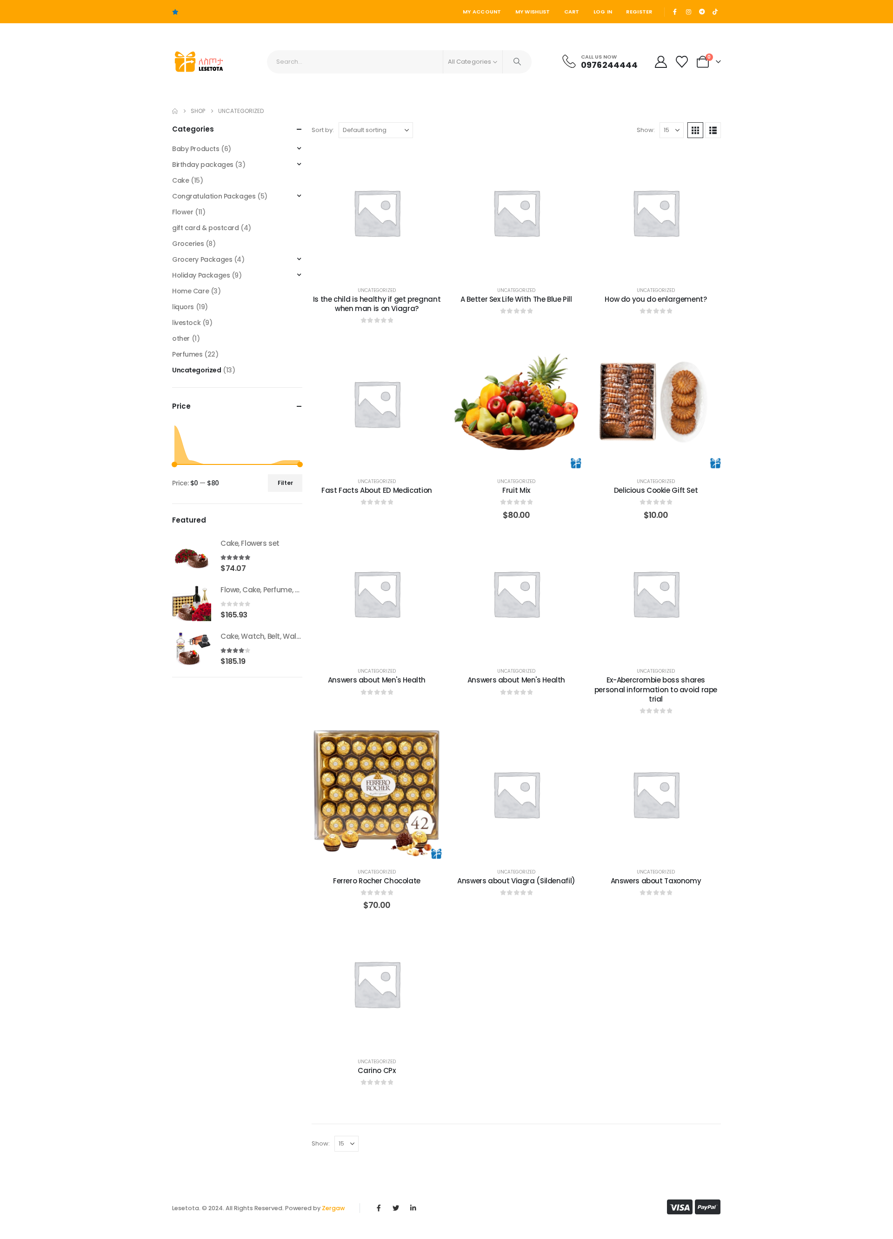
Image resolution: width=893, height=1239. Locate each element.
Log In (603, 11)
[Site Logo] (198, 61)
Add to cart (523, 459)
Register (639, 11)
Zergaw (333, 1208)
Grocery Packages (202, 259)
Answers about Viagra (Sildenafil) (516, 881)
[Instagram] (688, 12)
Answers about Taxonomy (656, 881)
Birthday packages (202, 164)
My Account (482, 11)
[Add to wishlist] (428, 161)
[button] (695, 130)
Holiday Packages (201, 275)
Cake (180, 180)
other (181, 338)
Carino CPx (376, 1070)
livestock (186, 322)
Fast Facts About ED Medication (376, 490)
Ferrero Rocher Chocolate (376, 881)
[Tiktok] (715, 12)
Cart (572, 11)
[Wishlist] (682, 62)
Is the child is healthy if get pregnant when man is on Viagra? (376, 303)
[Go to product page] (191, 555)
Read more (384, 268)
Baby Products (196, 148)
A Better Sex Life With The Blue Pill (516, 299)
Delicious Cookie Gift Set (656, 490)
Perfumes (187, 354)
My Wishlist (532, 11)
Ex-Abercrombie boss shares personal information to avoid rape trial (655, 689)
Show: (646, 130)
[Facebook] (675, 12)
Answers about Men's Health (377, 680)
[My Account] (660, 62)
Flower (182, 212)
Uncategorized (377, 290)
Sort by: (323, 130)
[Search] (517, 61)
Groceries (188, 243)
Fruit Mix (516, 490)
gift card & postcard (205, 227)
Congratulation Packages (213, 196)
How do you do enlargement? (655, 299)
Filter (285, 483)
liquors (183, 306)
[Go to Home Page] (175, 111)
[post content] (377, 212)
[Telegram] (702, 12)
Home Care (190, 291)
